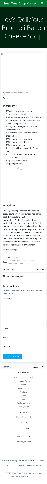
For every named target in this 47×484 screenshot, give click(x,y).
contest (32, 260)
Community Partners (23, 381)
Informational (23, 388)
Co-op (25, 260)
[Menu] (42, 3)
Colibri (33, 476)
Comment (8, 298)
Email (6, 337)
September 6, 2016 (20, 93)
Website (6, 346)
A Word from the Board (23, 377)
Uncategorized (23, 407)
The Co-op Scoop (23, 403)
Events (23, 384)
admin (7, 93)
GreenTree (12, 263)
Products (23, 392)
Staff (23, 399)
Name (6, 328)
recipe (20, 263)
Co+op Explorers (14, 260)
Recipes (16, 257)
